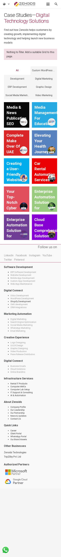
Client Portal (15, 433)
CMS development (19, 304)
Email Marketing (17, 331)
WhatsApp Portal (18, 436)
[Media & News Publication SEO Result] (16, 115)
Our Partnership (17, 413)
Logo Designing (18, 342)
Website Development (20, 275)
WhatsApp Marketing (20, 328)
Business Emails (18, 366)
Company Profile (18, 407)
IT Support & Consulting (21, 392)
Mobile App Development (22, 278)
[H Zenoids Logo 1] (25, 4)
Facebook (21, 255)
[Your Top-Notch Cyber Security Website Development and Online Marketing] (16, 199)
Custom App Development (22, 281)
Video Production (18, 351)
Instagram (34, 255)
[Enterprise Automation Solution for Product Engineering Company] (44, 199)
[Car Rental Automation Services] (44, 171)
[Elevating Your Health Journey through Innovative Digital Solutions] (44, 143)
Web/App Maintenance (21, 284)
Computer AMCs (18, 386)
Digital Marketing (18, 319)
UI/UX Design (16, 345)
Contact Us (15, 419)
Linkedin (9, 255)
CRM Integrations (18, 307)
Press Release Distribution (22, 354)
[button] (6, 4)
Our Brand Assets (18, 439)
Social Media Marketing (21, 325)
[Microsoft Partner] (30, 472)
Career (13, 430)
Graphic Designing (19, 348)
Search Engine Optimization (23, 322)
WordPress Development (22, 298)
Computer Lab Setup (20, 389)
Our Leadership (17, 410)
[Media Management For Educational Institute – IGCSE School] (44, 115)
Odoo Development (19, 295)
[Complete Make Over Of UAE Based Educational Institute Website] (16, 143)
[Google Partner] (30, 481)
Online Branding (18, 372)
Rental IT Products (18, 383)
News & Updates (18, 416)
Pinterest (19, 259)
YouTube (47, 255)
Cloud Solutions (17, 369)
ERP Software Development (23, 272)
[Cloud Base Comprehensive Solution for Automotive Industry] (44, 227)
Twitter (8, 259)
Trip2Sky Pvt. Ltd (12, 456)
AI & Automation (18, 395)
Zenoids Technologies (15, 452)
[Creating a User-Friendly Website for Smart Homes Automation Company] (16, 171)
